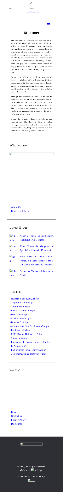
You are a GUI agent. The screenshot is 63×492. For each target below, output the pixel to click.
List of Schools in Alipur (23, 310)
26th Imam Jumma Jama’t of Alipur (28, 354)
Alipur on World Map (22, 302)
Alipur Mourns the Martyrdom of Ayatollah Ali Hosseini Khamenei (36, 248)
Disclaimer (16, 424)
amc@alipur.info (31, 396)
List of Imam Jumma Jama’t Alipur (28, 350)
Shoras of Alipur (19, 338)
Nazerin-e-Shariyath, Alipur (25, 298)
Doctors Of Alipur (20, 322)
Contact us (16, 416)
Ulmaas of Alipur (19, 314)
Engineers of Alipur (21, 330)
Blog (13, 412)
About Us (16, 207)
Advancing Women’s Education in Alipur (36, 273)
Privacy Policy (18, 420)
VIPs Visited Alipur (21, 306)
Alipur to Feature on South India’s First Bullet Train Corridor (36, 238)
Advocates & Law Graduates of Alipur (30, 326)
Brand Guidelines (20, 211)
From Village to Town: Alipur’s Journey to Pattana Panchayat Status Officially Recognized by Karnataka (36, 260)
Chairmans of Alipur (21, 318)
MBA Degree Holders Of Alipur (27, 334)
